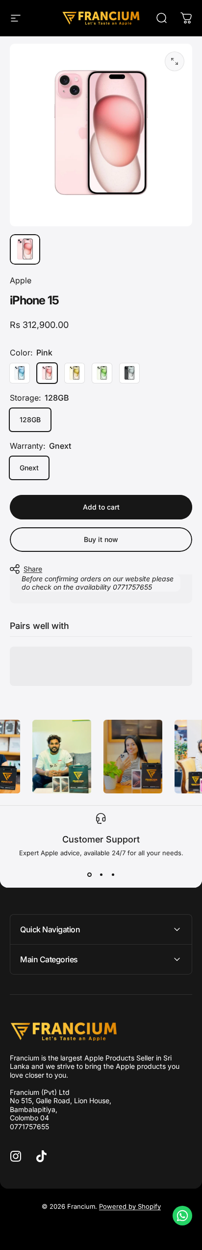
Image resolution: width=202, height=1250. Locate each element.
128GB (30, 419)
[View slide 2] (101, 874)
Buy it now (101, 539)
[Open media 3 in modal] (174, 61)
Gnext (29, 467)
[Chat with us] (182, 1215)
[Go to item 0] (25, 249)
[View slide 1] (89, 874)
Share (33, 569)
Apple (20, 280)
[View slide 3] (113, 874)
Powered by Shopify (130, 1206)
